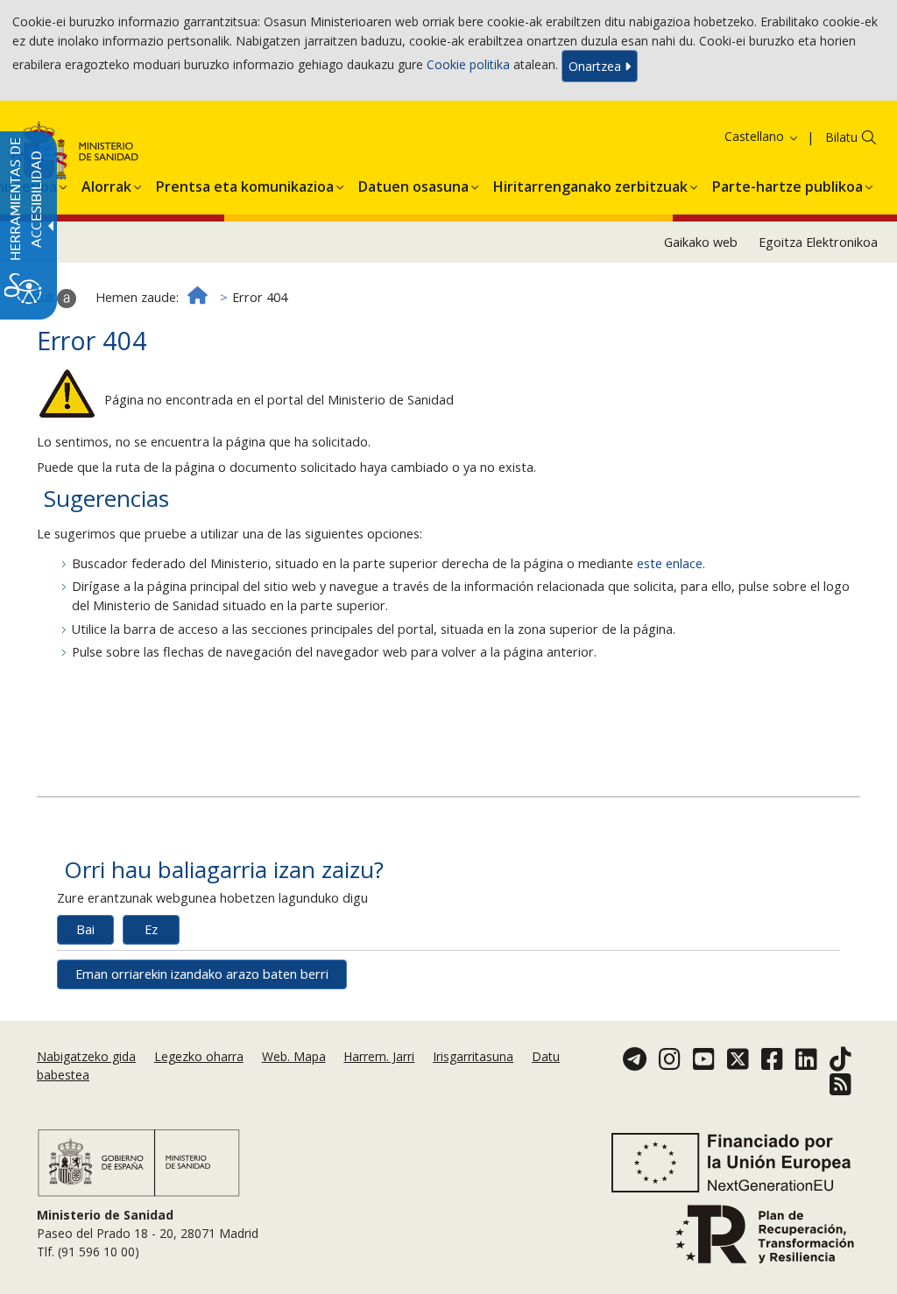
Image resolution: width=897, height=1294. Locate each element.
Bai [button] (85, 929)
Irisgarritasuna (473, 1056)
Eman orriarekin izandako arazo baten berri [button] (201, 974)
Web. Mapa (294, 1056)
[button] (739, 136)
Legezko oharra (199, 1056)
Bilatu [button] (841, 137)
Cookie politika (468, 64)
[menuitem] (106, 183)
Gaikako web (701, 242)
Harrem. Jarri (378, 1056)
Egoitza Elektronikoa (818, 242)
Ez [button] (151, 929)
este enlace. (671, 563)
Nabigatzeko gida (86, 1056)
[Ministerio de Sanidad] (139, 1161)
